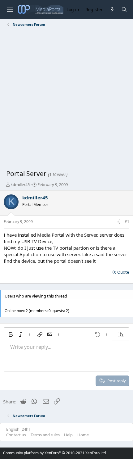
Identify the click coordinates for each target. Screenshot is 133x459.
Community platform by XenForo (55, 453)
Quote (123, 272)
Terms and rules (45, 435)
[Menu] (9, 9)
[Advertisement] (66, 99)
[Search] (124, 9)
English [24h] (18, 429)
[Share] (118, 221)
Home (83, 435)
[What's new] (112, 9)
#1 (127, 221)
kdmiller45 (20, 184)
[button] (10, 334)
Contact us (16, 435)
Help (68, 435)
